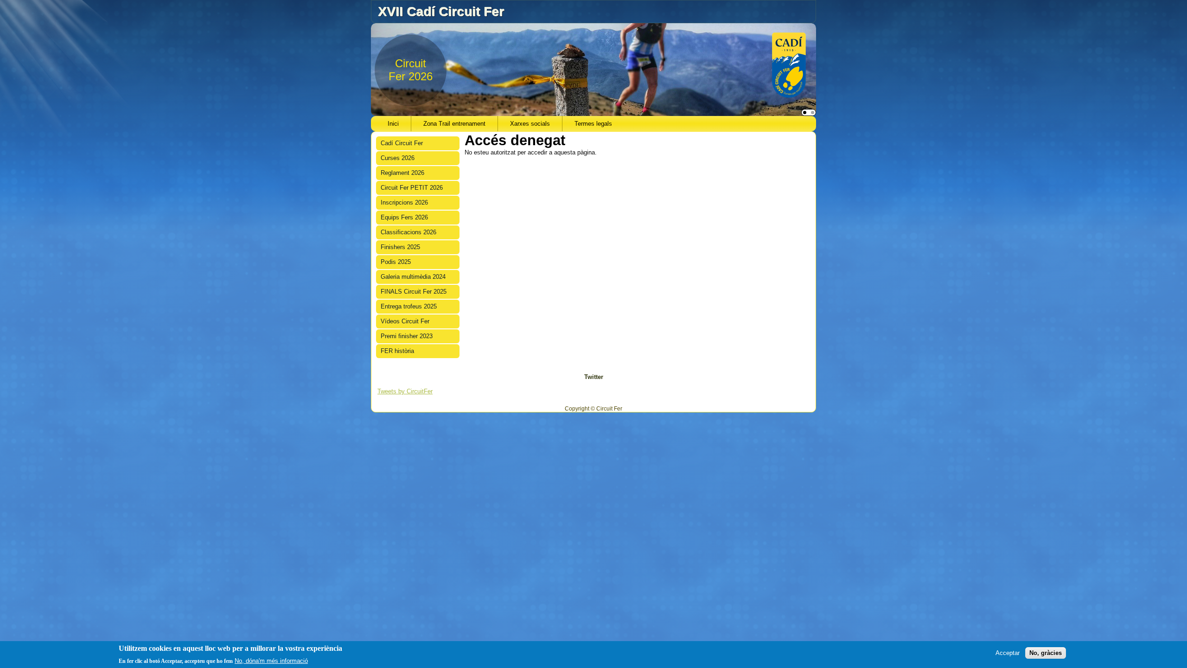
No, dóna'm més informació (271, 660)
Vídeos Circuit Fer (405, 321)
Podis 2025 (396, 261)
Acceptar (1008, 652)
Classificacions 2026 (408, 232)
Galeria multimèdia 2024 (413, 276)
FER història (397, 350)
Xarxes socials (530, 123)
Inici (393, 123)
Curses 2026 (398, 157)
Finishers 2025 (400, 247)
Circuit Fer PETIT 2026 (412, 187)
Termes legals (593, 123)
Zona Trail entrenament (454, 123)
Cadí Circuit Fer (402, 143)
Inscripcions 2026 (404, 202)
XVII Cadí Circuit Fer (441, 11)
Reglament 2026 (402, 172)
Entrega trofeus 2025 (409, 306)
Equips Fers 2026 (404, 217)
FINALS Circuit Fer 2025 (414, 291)
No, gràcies (1045, 652)
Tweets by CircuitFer (405, 391)
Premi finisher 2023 (407, 336)
